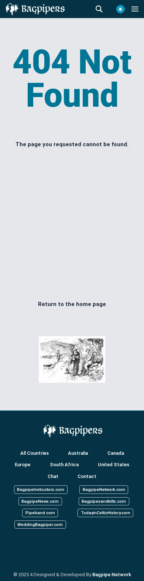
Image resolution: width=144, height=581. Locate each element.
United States (113, 464)
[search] (103, 9)
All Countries (34, 453)
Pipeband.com (40, 512)
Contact (87, 476)
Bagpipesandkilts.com (104, 501)
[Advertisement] (72, 224)
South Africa (64, 464)
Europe (22, 464)
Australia (78, 453)
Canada (115, 453)
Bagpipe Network (111, 574)
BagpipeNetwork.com (104, 489)
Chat (53, 476)
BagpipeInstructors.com (40, 489)
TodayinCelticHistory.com (105, 512)
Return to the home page (72, 304)
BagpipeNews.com (40, 501)
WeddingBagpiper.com (40, 524)
